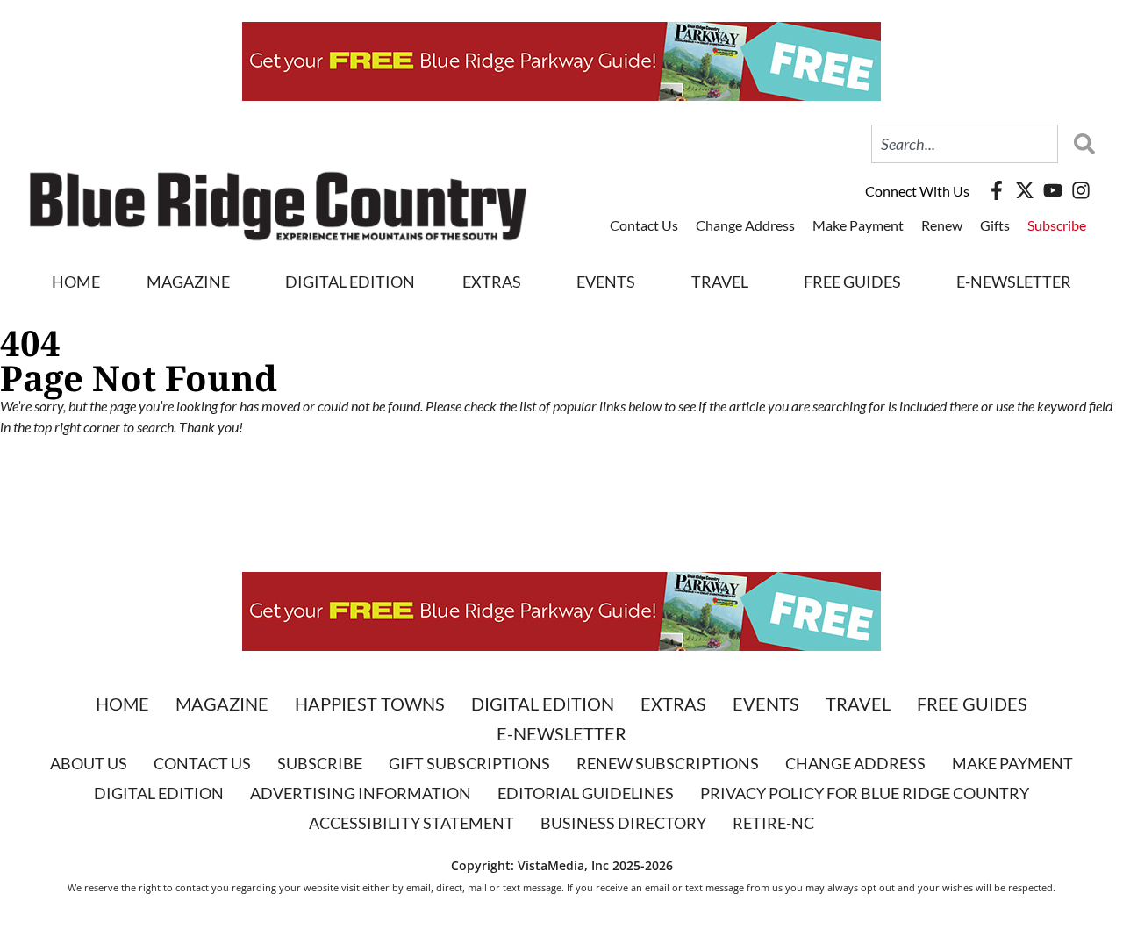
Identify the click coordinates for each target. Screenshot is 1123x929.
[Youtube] (1053, 190)
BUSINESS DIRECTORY (623, 823)
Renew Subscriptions (667, 763)
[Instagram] (1081, 190)
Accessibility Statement (411, 823)
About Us (88, 763)
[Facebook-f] (997, 190)
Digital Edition (542, 703)
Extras (673, 703)
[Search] (1080, 144)
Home (76, 281)
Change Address (745, 225)
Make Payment (858, 225)
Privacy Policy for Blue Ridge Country (864, 793)
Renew (941, 225)
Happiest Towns (370, 703)
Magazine (221, 703)
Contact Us (644, 225)
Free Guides (852, 281)
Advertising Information (360, 793)
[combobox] (964, 144)
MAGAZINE (188, 281)
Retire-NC (773, 823)
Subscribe (1056, 225)
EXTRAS (491, 281)
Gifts (995, 225)
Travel (719, 281)
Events (605, 281)
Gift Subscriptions (469, 763)
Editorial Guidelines (585, 793)
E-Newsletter (1013, 281)
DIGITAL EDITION (350, 281)
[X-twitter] (1025, 190)
